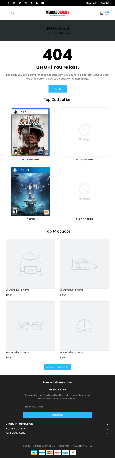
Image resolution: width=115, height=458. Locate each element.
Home (48, 33)
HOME (57, 88)
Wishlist (105, 2)
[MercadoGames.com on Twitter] (14, 3)
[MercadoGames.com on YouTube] (42, 3)
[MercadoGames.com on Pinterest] (20, 3)
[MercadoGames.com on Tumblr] (31, 3)
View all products (57, 367)
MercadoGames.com (57, 382)
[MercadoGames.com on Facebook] (8, 3)
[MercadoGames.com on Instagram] (25, 3)
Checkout (91, 2)
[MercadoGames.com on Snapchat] (37, 3)
